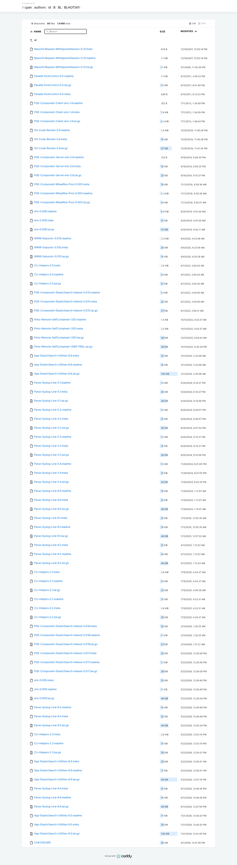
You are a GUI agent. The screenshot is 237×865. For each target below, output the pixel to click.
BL (60, 7)
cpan (28, 7)
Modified (187, 31)
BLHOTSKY (72, 7)
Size (162, 31)
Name (38, 31)
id (49, 7)
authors (40, 7)
